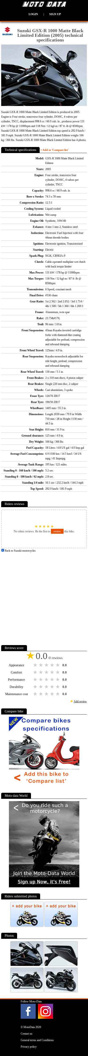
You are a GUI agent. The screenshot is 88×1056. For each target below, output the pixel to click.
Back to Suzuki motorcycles (20, 550)
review (57, 531)
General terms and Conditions (37, 1040)
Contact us (26, 1033)
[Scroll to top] (78, 1038)
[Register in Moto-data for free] (44, 886)
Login (33, 14)
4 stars (52, 665)
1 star (35, 665)
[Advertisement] (44, 596)
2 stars (41, 665)
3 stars (47, 665)
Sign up (55, 14)
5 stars (58, 665)
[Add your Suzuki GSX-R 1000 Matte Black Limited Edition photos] (27, 925)
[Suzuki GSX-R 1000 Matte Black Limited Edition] (27, 965)
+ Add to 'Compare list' (54, 150)
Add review (80, 701)
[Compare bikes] (44, 785)
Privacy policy (29, 1046)
